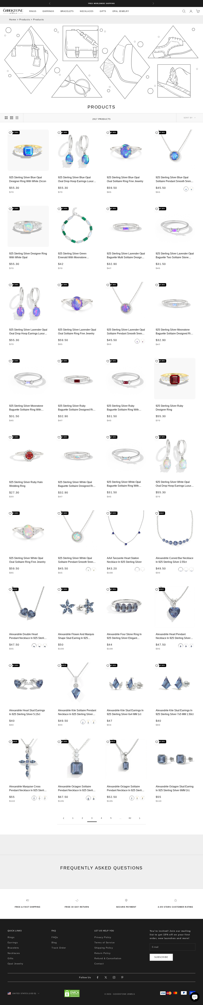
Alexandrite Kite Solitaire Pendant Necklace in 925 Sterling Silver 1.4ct (77, 712)
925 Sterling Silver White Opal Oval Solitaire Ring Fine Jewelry (27, 560)
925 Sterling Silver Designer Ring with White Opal (28, 255)
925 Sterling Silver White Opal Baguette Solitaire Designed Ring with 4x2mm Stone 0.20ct (77, 484)
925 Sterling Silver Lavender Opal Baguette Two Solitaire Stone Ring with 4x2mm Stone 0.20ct (175, 255)
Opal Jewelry (120, 11)
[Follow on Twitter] (105, 977)
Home (12, 19)
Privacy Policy (102, 937)
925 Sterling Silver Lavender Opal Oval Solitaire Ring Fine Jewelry (77, 331)
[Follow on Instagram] (114, 977)
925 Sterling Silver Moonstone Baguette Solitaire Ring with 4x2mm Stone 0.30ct (26, 407)
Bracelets (67, 11)
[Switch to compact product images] (17, 117)
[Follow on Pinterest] (122, 977)
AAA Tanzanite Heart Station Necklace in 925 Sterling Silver (124, 560)
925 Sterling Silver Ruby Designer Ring (169, 407)
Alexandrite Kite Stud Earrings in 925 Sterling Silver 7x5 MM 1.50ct (174, 712)
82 (130, 818)
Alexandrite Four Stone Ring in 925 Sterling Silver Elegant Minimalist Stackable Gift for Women (124, 636)
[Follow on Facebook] (97, 977)
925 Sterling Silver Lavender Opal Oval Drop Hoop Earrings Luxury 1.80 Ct (28, 331)
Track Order (59, 947)
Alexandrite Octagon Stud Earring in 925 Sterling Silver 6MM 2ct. (174, 788)
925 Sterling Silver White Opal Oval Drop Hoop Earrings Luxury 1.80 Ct (174, 484)
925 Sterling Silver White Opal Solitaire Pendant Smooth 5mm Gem (75, 560)
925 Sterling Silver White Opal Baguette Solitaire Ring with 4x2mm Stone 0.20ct (124, 484)
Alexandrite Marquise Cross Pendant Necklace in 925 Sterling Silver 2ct (28, 788)
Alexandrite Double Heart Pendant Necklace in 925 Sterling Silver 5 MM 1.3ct (28, 636)
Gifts (103, 11)
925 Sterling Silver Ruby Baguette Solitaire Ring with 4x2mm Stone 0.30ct (123, 407)
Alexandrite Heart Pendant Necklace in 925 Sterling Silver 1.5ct (173, 636)
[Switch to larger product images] (6, 117)
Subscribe (161, 957)
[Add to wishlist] (10, 132)
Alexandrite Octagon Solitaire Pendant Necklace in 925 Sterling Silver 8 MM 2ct (77, 788)
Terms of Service (104, 942)
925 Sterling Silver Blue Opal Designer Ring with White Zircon (27, 179)
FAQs (55, 937)
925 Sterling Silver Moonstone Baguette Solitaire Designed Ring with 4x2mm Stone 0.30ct (174, 331)
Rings (32, 11)
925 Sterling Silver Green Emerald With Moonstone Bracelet (72, 255)
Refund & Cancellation (107, 958)
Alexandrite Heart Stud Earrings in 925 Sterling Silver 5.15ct (27, 712)
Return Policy (102, 953)
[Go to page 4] (139, 818)
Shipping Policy (103, 947)
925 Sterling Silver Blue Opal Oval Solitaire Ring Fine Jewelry (125, 179)
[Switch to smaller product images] (11, 117)
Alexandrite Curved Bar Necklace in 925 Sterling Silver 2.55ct (174, 560)
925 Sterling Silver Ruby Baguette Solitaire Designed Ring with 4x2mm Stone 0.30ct (77, 408)
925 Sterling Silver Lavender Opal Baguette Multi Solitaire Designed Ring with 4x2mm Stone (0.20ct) (126, 255)
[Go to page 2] (63, 818)
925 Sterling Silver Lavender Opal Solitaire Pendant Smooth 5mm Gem (126, 331)
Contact (99, 963)
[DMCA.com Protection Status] (72, 993)
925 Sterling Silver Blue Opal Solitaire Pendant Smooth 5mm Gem (173, 179)
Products (24, 19)
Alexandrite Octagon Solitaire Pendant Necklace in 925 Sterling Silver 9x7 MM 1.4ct (126, 788)
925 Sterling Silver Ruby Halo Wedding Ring (26, 484)
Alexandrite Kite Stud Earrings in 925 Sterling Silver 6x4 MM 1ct (125, 712)
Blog (54, 942)
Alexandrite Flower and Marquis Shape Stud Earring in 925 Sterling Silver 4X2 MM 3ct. (76, 636)
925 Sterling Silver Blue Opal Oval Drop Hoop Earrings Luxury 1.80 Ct (76, 179)
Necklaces (86, 11)
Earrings (48, 11)
